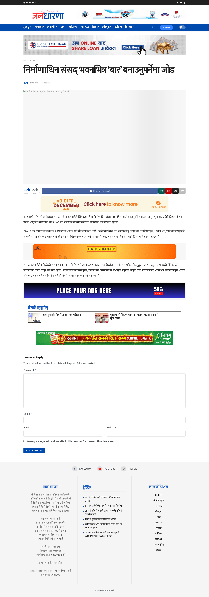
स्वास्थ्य (85, 27)
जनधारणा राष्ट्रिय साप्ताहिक (107, 590)
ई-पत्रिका (166, 28)
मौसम (158, 550)
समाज (159, 528)
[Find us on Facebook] (177, 2)
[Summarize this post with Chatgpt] (175, 191)
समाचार (39, 27)
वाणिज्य (73, 27)
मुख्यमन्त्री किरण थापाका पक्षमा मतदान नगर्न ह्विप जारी (133, 317)
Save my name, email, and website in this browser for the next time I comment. (70, 441)
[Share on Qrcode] (168, 191)
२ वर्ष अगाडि (46, 82)
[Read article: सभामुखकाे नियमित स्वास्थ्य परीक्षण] (34, 318)
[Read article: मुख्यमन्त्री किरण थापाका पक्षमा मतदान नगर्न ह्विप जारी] (101, 318)
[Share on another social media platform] (182, 191)
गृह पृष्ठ (27, 27)
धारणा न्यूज (34, 82)
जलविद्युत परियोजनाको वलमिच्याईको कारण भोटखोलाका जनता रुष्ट (102, 534)
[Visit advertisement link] (131, 14)
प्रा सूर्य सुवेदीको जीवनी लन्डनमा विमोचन (104, 506)
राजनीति (52, 27)
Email (27, 428)
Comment (29, 370)
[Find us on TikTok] (185, 2)
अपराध (158, 523)
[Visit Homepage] (48, 14)
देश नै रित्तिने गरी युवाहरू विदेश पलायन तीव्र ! (102, 499)
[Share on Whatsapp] (161, 191)
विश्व (62, 27)
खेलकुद (106, 27)
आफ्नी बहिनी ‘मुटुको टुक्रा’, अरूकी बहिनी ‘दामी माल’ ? (103, 512)
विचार (95, 27)
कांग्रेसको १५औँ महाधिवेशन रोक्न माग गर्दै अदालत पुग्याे (103, 526)
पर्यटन (118, 27)
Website (111, 428)
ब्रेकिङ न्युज (158, 500)
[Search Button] (153, 27)
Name (27, 414)
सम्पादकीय (158, 545)
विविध (128, 27)
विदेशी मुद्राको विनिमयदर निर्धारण (100, 519)
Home (25, 60)
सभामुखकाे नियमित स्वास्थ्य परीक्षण (62, 315)
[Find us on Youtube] (181, 2)
